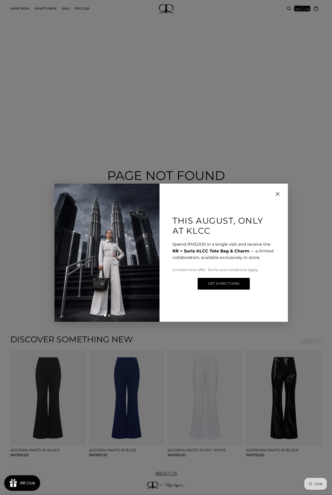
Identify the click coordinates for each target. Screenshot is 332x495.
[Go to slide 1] (105, 316)
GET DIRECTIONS (224, 283)
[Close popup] (277, 194)
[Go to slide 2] (109, 316)
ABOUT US (166, 473)
